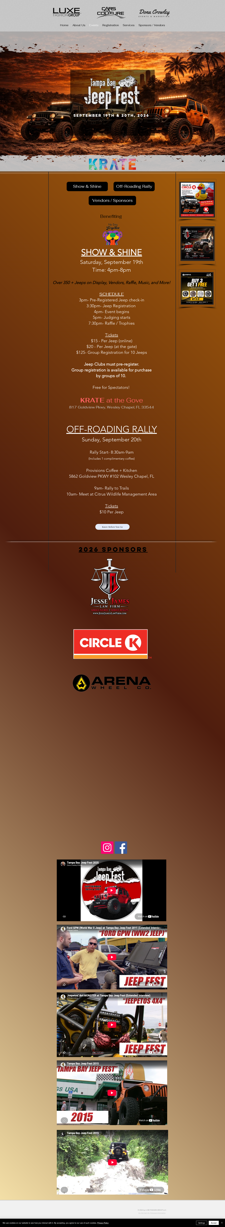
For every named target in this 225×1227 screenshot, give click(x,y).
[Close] (221, 1223)
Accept (214, 1223)
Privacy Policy (103, 1223)
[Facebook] (121, 847)
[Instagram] (107, 847)
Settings (201, 1223)
